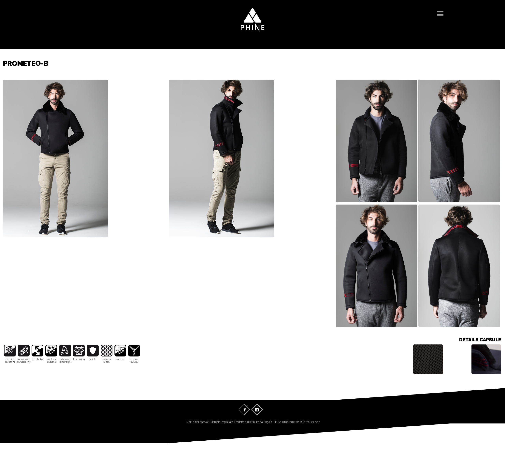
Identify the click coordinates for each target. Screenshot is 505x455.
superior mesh (106, 360)
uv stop (120, 359)
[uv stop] (120, 350)
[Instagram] (256, 410)
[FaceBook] (243, 410)
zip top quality (134, 360)
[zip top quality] (134, 350)
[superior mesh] (106, 350)
